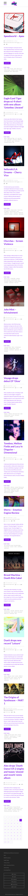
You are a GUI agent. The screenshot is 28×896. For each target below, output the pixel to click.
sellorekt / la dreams (8, 214)
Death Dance (10, 807)
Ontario (8, 489)
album (5, 138)
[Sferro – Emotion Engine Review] (14, 501)
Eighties (11, 808)
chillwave (10, 413)
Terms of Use (7, 862)
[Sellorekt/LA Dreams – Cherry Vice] (14, 156)
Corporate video (7, 347)
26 (11, 829)
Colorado (12, 610)
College (5, 734)
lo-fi (16, 138)
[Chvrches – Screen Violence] (14, 227)
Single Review (7, 491)
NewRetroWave (8, 712)
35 (20, 832)
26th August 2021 (9, 517)
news (5, 139)
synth (10, 737)
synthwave (17, 141)
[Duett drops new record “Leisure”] (14, 627)
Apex (5, 68)
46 (17, 838)
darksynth (17, 610)
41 (20, 835)
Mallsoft (20, 676)
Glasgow (18, 278)
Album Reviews (8, 42)
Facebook (14, 881)
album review (14, 210)
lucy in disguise (13, 488)
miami (15, 68)
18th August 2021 (9, 708)
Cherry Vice (19, 210)
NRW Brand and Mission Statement (11, 853)
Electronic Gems (16, 413)
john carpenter (7, 279)
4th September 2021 (9, 180)
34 (17, 832)
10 (17, 820)
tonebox (12, 491)
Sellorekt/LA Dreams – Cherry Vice (13, 172)
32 (11, 832)
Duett (13, 676)
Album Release (7, 210)
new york (19, 138)
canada (16, 487)
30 (5, 832)
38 (11, 835)
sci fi (5, 141)
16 (17, 823)
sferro (15, 546)
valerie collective (7, 738)
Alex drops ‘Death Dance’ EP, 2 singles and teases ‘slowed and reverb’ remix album (14, 771)
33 (14, 832)
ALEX (5, 807)
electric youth (11, 734)
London (16, 676)
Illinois (13, 347)
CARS (8, 68)
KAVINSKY (6, 736)
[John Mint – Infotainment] (14, 296)
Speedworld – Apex (14, 36)
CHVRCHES (12, 278)
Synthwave (10, 710)
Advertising (6, 867)
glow (21, 413)
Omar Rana (9, 139)
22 (17, 826)
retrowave (15, 139)
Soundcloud (14, 884)
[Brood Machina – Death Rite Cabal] (14, 561)
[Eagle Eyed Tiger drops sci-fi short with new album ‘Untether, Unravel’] (14, 85)
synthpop (6, 282)
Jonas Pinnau (7, 488)
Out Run (13, 70)
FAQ (5, 855)
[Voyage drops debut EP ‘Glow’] (14, 365)
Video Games (15, 71)
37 (8, 835)
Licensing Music (7, 870)
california (12, 487)
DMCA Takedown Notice (9, 865)
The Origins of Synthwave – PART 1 (14, 700)
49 (8, 842)
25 (8, 829)
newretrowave (7, 70)
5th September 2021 (9, 112)
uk (19, 678)
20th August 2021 (9, 648)
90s (5, 545)
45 (14, 838)
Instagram (14, 879)
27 (14, 829)
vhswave (6, 351)
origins (19, 736)
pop (19, 279)
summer (11, 678)
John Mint (6, 348)
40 (17, 835)
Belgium (6, 413)
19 (8, 826)
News (16, 42)
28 (17, 829)
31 (8, 832)
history (19, 734)
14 (11, 823)
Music (13, 42)
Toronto (17, 491)
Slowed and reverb (8, 811)
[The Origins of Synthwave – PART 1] (14, 689)
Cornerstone (12, 709)
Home (13, 519)
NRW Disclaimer (7, 857)
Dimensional (21, 487)
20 (11, 826)
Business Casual (9, 545)
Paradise (9, 809)
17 (20, 823)
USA (11, 71)
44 (11, 838)
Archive (6, 709)
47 (20, 838)
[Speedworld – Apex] (14, 23)
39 (14, 835)
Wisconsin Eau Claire (8, 492)
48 (5, 842)
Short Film (9, 141)
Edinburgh (6, 808)
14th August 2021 (9, 782)
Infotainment (18, 347)
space (13, 141)
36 (5, 835)
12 (5, 823)
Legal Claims (6, 860)
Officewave (6, 212)
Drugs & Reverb (16, 807)
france (16, 734)
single (17, 489)
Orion (21, 808)
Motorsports (19, 68)
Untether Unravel (8, 142)
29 (20, 829)
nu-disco (12, 546)
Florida (11, 68)
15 (14, 823)
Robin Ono (20, 42)
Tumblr (14, 876)
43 (8, 838)
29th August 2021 (9, 248)
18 (5, 826)
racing (20, 70)
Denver (21, 610)
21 (14, 826)
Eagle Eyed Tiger (10, 138)
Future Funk (6, 546)
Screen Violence (17, 281)
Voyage (11, 416)
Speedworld (6, 71)
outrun (16, 70)
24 (5, 829)
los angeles (6, 211)
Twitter (14, 874)
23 (20, 826)
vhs (20, 349)
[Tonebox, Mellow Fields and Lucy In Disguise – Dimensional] (14, 430)
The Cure (16, 282)
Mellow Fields (20, 488)
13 (8, 823)
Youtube (14, 886)
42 (5, 838)
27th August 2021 (9, 457)
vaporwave (21, 214)
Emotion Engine (17, 545)
